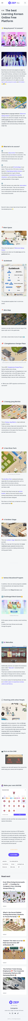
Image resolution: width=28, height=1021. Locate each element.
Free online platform (14, 861)
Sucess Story (7, 1010)
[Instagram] (12, 1013)
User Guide (16, 1010)
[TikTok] (18, 1013)
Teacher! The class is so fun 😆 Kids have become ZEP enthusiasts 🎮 (14, 943)
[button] (2, 3)
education (4, 861)
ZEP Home (21, 1010)
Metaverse (4, 867)
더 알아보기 (4, 906)
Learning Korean (20, 864)
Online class (12, 867)
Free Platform (5, 864)
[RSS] (9, 1013)
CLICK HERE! (13, 855)
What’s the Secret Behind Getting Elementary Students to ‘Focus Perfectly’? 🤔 (13, 914)
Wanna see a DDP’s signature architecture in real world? (13, 384)
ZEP (19, 867)
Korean (12, 864)
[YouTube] (15, 1013)
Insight (11, 1010)
